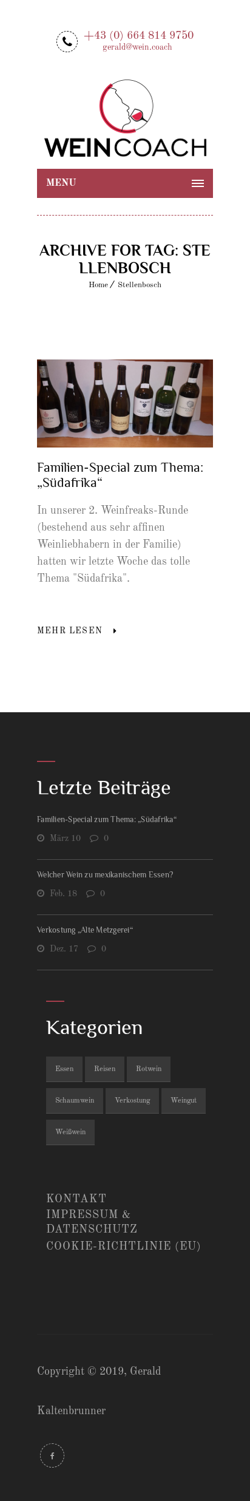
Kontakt (76, 1199)
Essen (64, 1069)
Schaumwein (74, 1100)
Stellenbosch (139, 285)
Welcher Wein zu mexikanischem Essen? (105, 874)
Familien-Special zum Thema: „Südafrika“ (107, 819)
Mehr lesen (70, 631)
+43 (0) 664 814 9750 (139, 40)
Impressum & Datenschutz (92, 1222)
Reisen (104, 1069)
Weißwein (70, 1132)
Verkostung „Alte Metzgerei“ (85, 929)
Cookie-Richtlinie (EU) (123, 1246)
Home (98, 285)
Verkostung (132, 1100)
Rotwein (148, 1069)
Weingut (184, 1100)
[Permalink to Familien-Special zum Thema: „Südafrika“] (125, 444)
